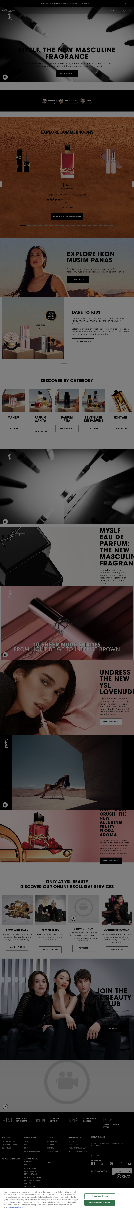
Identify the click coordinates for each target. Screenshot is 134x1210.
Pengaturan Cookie (100, 1196)
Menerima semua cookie (99, 1203)
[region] (67, 1199)
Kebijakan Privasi (16, 1207)
